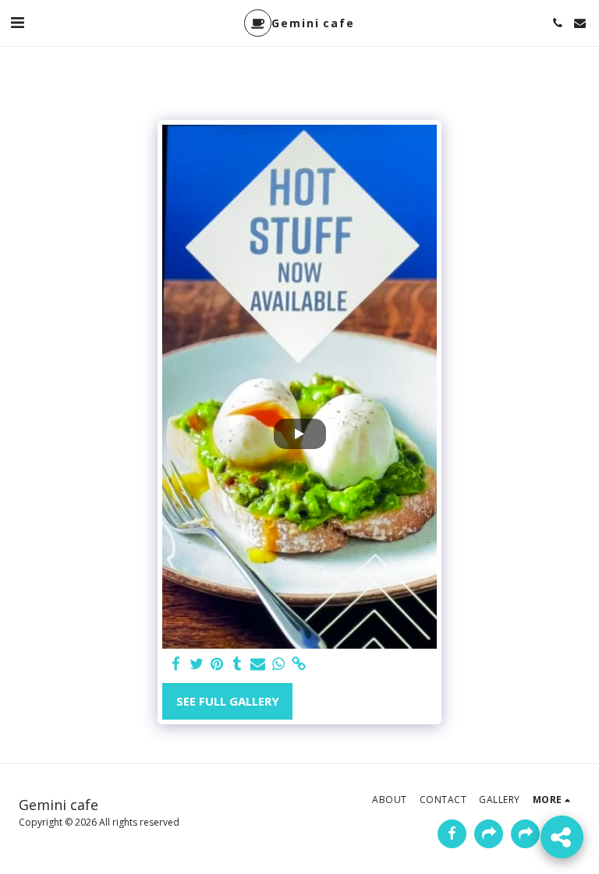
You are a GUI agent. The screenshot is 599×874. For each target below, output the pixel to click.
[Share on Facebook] (175, 663)
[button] (17, 22)
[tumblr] (237, 663)
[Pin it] (216, 663)
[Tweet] (196, 663)
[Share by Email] (257, 663)
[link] (298, 663)
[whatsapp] (278, 663)
